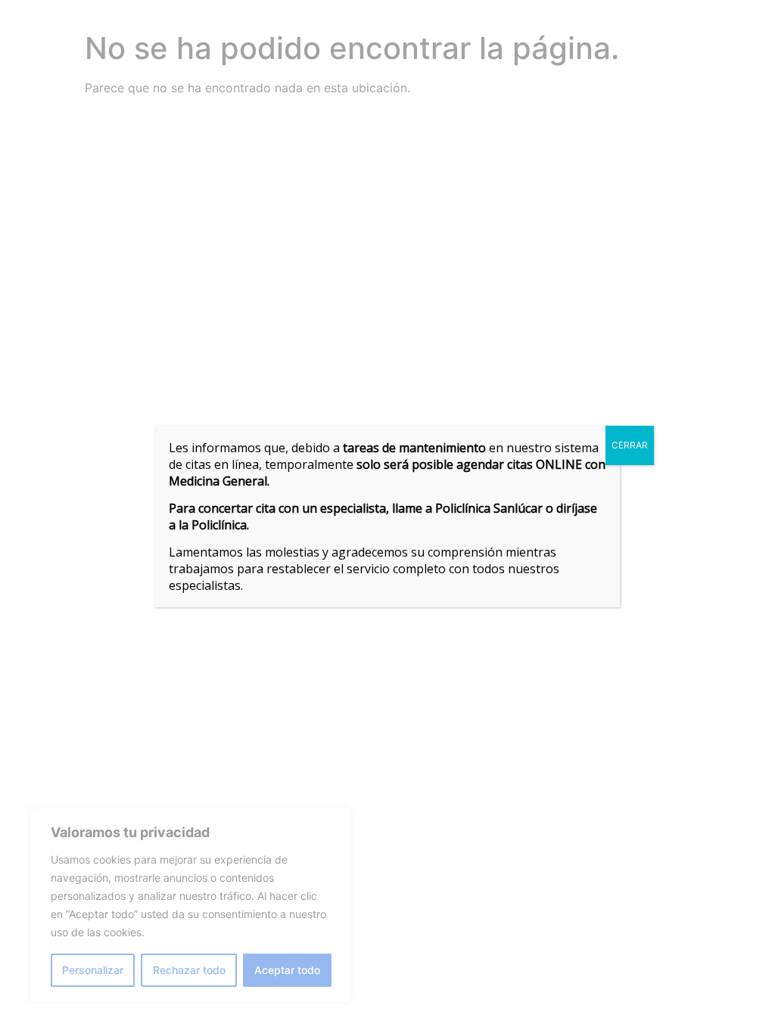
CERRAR (630, 445)
